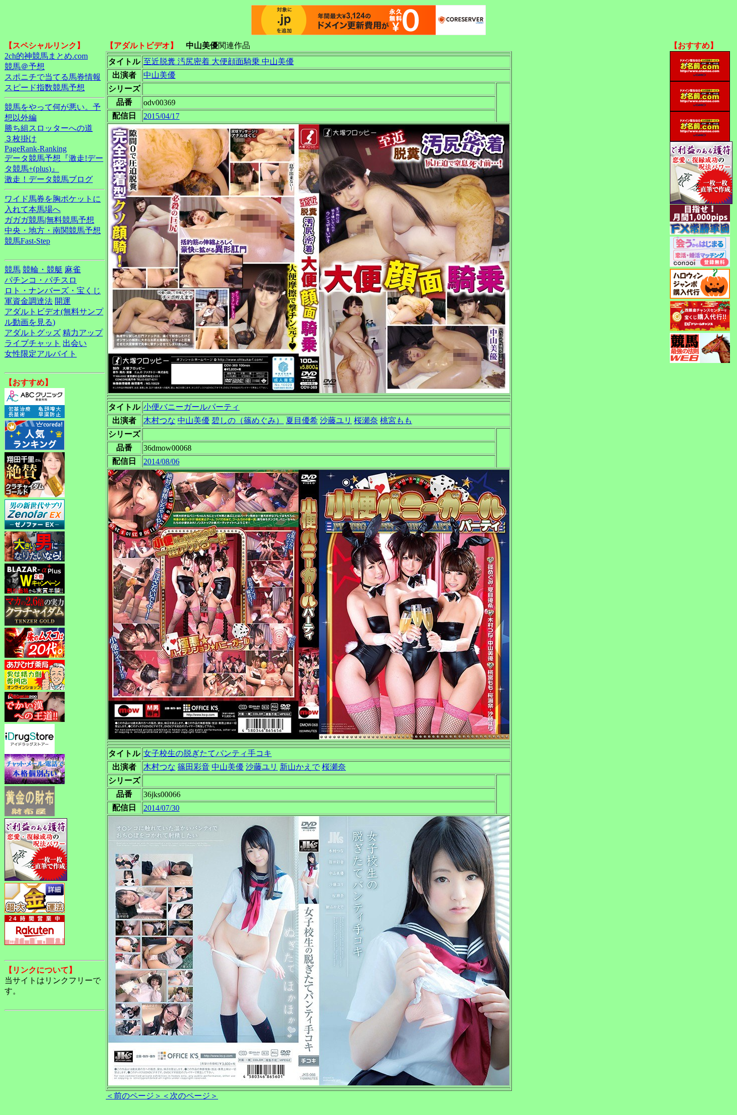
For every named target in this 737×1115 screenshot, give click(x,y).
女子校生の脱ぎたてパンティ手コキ (207, 753)
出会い (75, 343)
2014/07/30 (161, 808)
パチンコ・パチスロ (41, 280)
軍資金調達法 (29, 301)
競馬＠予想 (25, 66)
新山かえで (300, 767)
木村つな (159, 420)
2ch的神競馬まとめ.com (46, 56)
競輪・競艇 (43, 269)
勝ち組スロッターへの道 (49, 128)
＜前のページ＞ (134, 1095)
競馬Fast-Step (27, 241)
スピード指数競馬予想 (45, 87)
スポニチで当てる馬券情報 (53, 77)
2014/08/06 (161, 461)
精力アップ (83, 332)
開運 (63, 301)
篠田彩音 (193, 767)
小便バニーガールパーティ (191, 407)
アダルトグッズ (33, 332)
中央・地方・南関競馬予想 (53, 230)
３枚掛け (21, 138)
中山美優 (159, 75)
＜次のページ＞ (190, 1095)
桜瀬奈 (366, 420)
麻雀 (73, 269)
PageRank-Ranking (36, 148)
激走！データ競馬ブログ (49, 179)
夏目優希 (302, 420)
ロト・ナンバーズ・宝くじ (53, 290)
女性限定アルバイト (41, 353)
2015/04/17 (161, 116)
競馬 (13, 269)
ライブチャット (33, 343)
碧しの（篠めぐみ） (248, 420)
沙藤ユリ (336, 420)
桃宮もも (396, 420)
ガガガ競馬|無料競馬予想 (49, 220)
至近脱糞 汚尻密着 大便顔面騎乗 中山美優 (218, 61)
